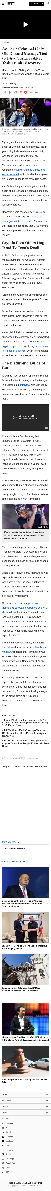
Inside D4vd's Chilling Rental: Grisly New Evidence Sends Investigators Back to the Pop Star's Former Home (25, 723)
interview (25, 385)
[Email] (31, 92)
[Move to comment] (36, 92)
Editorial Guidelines (37, 766)
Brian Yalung (10, 84)
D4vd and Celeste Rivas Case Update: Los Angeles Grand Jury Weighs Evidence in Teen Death (25, 744)
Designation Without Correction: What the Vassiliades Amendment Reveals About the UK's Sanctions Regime (25, 903)
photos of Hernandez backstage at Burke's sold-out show (24, 608)
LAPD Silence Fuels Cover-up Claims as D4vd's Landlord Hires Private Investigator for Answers (24, 733)
